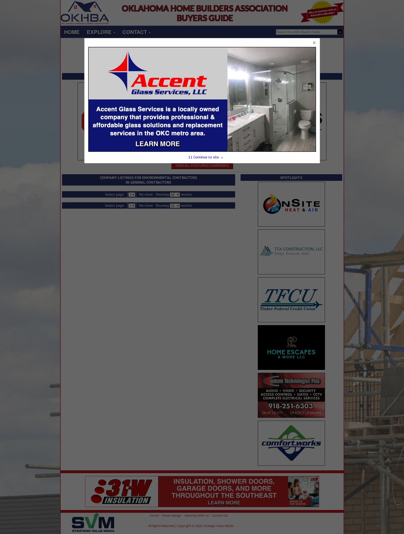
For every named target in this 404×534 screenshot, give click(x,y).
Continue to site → (206, 157)
